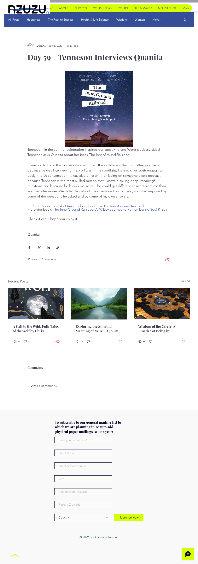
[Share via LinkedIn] (48, 247)
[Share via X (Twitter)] (39, 247)
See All (185, 280)
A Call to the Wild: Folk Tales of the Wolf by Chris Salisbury (36, 328)
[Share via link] (58, 247)
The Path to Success (60, 19)
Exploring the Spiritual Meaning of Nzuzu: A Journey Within (99, 328)
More (156, 19)
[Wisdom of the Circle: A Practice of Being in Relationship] (162, 303)
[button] (185, 19)
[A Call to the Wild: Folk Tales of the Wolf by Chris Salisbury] (36, 303)
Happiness (33, 19)
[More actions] (168, 45)
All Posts (13, 19)
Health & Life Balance (95, 19)
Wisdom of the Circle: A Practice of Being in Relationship (156, 328)
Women (140, 19)
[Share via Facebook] (29, 247)
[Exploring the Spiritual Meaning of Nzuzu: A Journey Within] (99, 303)
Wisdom (121, 19)
